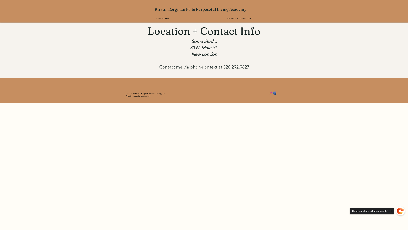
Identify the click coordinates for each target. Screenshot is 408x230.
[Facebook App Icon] (274, 93)
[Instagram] (270, 93)
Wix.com (146, 96)
